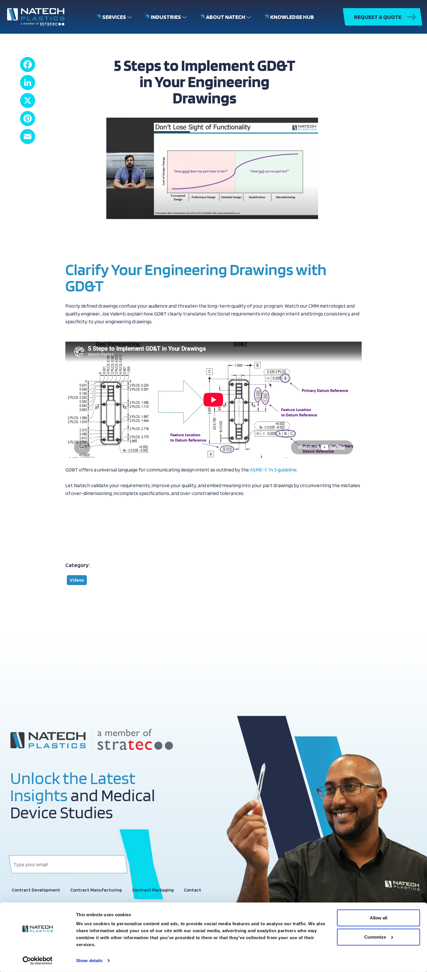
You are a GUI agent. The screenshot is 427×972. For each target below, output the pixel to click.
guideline (287, 470)
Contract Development (36, 890)
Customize (375, 936)
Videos (77, 580)
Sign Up (141, 864)
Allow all (378, 917)
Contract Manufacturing (96, 890)
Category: (77, 565)
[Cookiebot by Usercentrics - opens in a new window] (37, 960)
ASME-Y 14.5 (264, 470)
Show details (89, 960)
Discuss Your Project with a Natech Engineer (121, 526)
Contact (192, 890)
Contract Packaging (153, 890)
